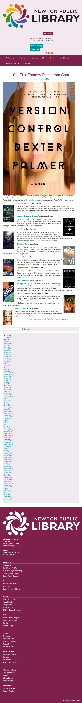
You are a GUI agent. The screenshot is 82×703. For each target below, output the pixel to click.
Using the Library (9, 599)
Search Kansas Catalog (11, 573)
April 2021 (7, 404)
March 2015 (7, 494)
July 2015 (6, 489)
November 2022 (8, 374)
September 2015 (8, 487)
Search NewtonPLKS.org (11, 589)
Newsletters (7, 660)
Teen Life (6, 644)
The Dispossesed (23, 280)
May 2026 (6, 340)
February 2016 (8, 478)
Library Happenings (9, 654)
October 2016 (8, 470)
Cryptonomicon (23, 267)
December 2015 (8, 481)
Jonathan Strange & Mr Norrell (28, 216)
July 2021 (6, 398)
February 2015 (8, 496)
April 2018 (7, 452)
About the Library (12, 63)
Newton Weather (9, 691)
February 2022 (8, 387)
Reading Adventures (10, 620)
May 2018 (6, 450)
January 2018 (8, 455)
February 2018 (8, 454)
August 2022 (7, 380)
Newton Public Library (70, 700)
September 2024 (8, 354)
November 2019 (8, 435)
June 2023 (7, 365)
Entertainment (8, 647)
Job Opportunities (9, 673)
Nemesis (20, 257)
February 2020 (8, 430)
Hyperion (20, 229)
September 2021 (8, 397)
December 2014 (8, 500)
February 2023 (8, 371)
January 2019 (8, 441)
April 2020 (7, 426)
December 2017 (8, 457)
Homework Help (8, 639)
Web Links (6, 586)
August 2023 (7, 362)
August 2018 (7, 446)
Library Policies (8, 678)
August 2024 (7, 356)
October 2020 (8, 415)
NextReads (7, 565)
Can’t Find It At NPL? (10, 568)
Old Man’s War (22, 244)
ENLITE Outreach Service (12, 610)
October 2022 (8, 376)
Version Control (20, 308)
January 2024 (8, 360)
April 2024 (7, 358)
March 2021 (7, 406)
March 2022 (7, 386)
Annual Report (8, 681)
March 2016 (7, 476)
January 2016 (8, 479)
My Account (48, 33)
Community (26, 63)
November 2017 (8, 459)
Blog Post (47, 319)
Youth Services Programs (11, 618)
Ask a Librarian (8, 602)
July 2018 (6, 448)
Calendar (6, 657)
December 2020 (8, 411)
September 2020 (8, 417)
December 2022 (8, 373)
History (5, 675)
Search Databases (9, 583)
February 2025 (8, 349)
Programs (6, 636)
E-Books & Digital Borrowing (12, 571)
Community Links (9, 688)
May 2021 (6, 402)
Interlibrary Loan (8, 607)
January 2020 (8, 431)
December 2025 (8, 343)
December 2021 (8, 391)
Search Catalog (36, 46)
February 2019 (8, 439)
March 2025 (7, 347)
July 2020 (6, 421)
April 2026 (7, 341)
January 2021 (8, 409)
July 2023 (6, 363)
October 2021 (8, 395)
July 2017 (6, 463)
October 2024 (8, 352)
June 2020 (7, 422)
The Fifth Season (23, 203)
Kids (44, 58)
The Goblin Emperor (24, 293)
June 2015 (7, 490)
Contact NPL (49, 41)
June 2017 (7, 465)
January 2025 (8, 351)
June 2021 (7, 400)
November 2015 (8, 483)
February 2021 (8, 408)
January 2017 (8, 466)
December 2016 (8, 468)
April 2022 (7, 384)
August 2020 (7, 419)
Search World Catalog (10, 576)
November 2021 (8, 393)
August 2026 (7, 338)
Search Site (35, 49)
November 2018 (8, 444)
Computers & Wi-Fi (9, 605)
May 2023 (6, 367)
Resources (24, 58)
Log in (78, 700)
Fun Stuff (6, 623)
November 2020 (8, 413)
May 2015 (6, 492)
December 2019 (8, 433)
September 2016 (8, 472)
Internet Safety (8, 626)
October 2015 (8, 485)
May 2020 (6, 424)
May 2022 (6, 382)
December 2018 (8, 443)
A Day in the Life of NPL (11, 662)
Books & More (11, 58)
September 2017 (8, 461)
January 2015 (8, 498)
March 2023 (7, 369)
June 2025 (7, 345)
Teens (52, 58)
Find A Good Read (9, 641)
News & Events (64, 58)
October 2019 (8, 437)
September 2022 (8, 378)
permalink (64, 319)
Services (35, 58)
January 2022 (8, 389)
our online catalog (34, 200)
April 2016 (7, 474)
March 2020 (7, 428)
